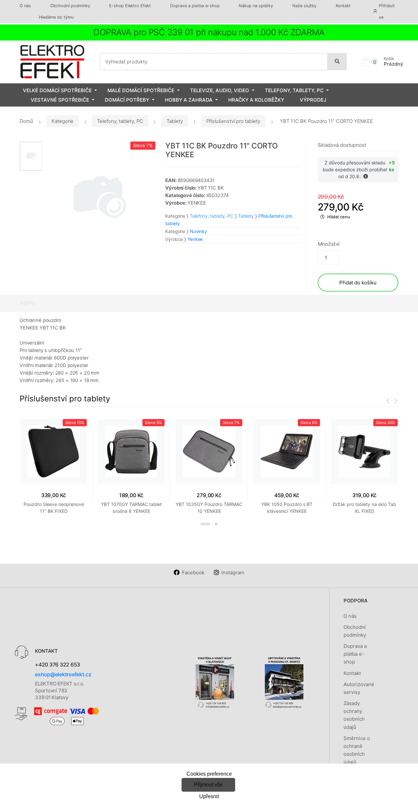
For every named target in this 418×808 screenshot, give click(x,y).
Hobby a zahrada (189, 100)
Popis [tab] (27, 303)
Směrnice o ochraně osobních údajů (357, 750)
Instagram (232, 572)
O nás (25, 5)
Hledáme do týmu (56, 17)
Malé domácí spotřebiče (140, 90)
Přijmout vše (208, 784)
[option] (98, 198)
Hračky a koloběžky (256, 100)
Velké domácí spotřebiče (57, 90)
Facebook (193, 572)
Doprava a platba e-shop (195, 5)
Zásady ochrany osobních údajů (354, 715)
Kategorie (62, 121)
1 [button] (205, 524)
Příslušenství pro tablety (233, 121)
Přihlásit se (387, 11)
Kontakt (343, 5)
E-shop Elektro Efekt (130, 5)
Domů (26, 121)
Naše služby (304, 5)
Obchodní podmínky (70, 5)
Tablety (175, 121)
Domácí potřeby (127, 100)
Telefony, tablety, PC (294, 90)
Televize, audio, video (219, 90)
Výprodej (313, 100)
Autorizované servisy (359, 688)
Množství (329, 244)
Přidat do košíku (358, 282)
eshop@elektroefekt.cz (63, 674)
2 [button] (216, 524)
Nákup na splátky (256, 5)
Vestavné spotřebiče (60, 100)
